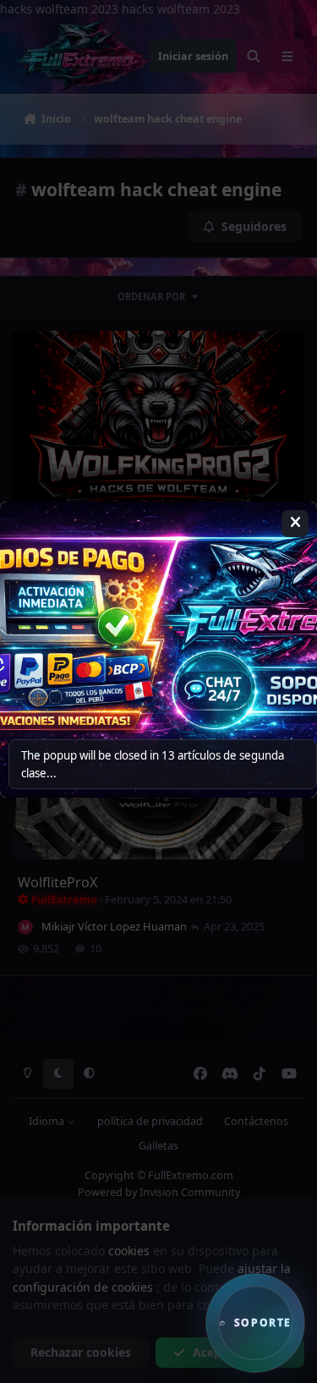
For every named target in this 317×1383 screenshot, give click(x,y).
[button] (255, 1323)
